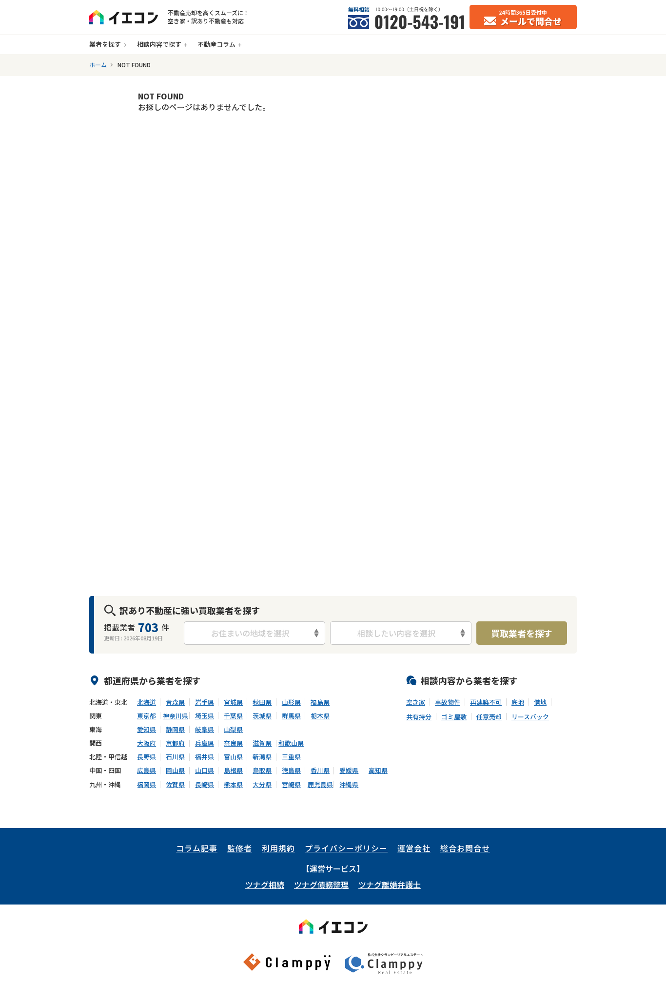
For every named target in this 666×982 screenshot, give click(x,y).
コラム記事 (196, 848)
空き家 (415, 702)
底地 (517, 702)
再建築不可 (486, 702)
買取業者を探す (521, 633)
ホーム (98, 65)
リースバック (530, 716)
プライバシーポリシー (346, 848)
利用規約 (278, 848)
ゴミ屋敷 (454, 716)
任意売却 (489, 716)
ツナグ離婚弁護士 (389, 884)
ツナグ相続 (264, 884)
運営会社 (414, 848)
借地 (540, 702)
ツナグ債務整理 (321, 884)
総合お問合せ (465, 848)
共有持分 (418, 716)
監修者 (239, 848)
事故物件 (447, 702)
